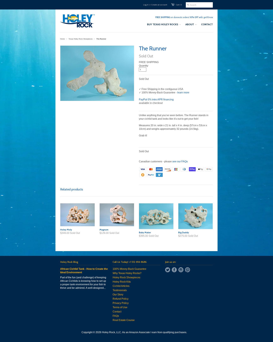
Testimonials (120, 290)
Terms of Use (120, 307)
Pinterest (187, 269)
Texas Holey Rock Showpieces (81, 39)
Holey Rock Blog (69, 261)
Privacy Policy (121, 303)
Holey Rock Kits (122, 281)
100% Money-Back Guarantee (129, 269)
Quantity (143, 65)
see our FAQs (180, 161)
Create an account (159, 4)
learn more (183, 92)
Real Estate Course (124, 320)
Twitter (167, 269)
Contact (117, 311)
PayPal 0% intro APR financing (156, 99)
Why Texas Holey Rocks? (127, 273)
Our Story (118, 294)
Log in (146, 4)
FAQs (116, 316)
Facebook (174, 269)
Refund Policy (120, 298)
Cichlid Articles (121, 286)
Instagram (180, 269)
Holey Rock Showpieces (126, 277)
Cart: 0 (179, 4)
